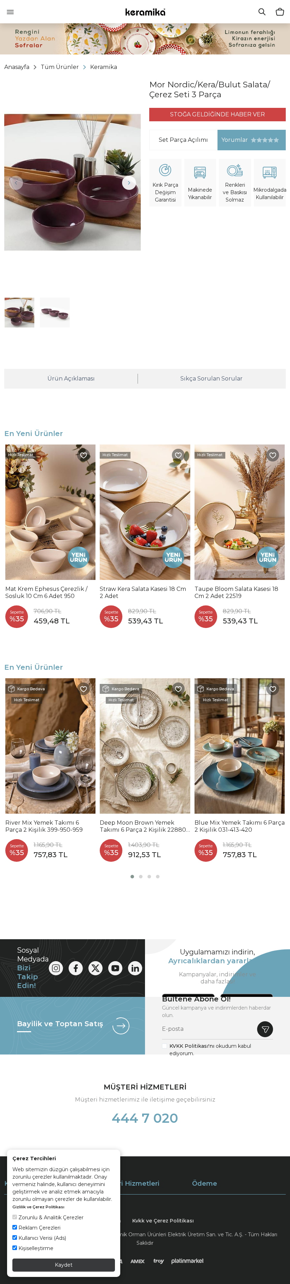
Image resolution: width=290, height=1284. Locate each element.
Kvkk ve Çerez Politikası (163, 1221)
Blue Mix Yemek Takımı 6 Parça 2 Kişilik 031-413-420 (240, 826)
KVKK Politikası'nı (191, 1046)
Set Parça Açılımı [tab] (183, 139)
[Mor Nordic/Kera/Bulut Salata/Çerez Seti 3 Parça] (72, 182)
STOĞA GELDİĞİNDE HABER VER (217, 114)
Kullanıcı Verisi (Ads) (41, 1238)
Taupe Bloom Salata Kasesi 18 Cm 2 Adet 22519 (236, 592)
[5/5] (265, 140)
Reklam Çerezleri (38, 1228)
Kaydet (63, 1265)
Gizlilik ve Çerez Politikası (38, 1206)
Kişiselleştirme (35, 1248)
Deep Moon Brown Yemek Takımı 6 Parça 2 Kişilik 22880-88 (144, 826)
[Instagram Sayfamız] (56, 968)
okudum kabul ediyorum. (210, 1050)
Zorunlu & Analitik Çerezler (50, 1217)
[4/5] (262, 140)
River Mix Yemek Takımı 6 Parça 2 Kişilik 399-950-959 (44, 826)
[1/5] (253, 140)
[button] (132, 876)
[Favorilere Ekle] (83, 455)
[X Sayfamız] (95, 968)
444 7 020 (145, 1118)
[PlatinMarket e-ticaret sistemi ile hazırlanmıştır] (188, 1261)
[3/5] (259, 140)
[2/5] (256, 140)
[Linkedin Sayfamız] (135, 968)
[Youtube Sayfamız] (115, 968)
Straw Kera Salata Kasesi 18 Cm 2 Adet (143, 592)
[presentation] (16, 183)
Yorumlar (233, 139)
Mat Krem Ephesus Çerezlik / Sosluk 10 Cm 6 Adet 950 (46, 592)
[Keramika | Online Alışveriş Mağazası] (145, 11)
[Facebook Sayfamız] (76, 968)
